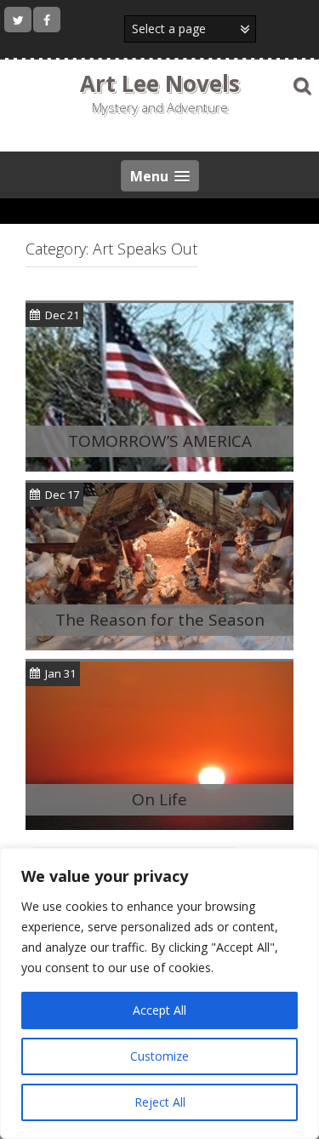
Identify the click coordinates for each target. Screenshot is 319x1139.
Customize (159, 1056)
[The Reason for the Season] (159, 565)
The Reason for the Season (160, 620)
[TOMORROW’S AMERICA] (159, 385)
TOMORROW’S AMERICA (160, 441)
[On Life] (159, 744)
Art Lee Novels (160, 83)
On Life (159, 799)
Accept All (159, 1010)
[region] (159, 993)
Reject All (159, 1102)
